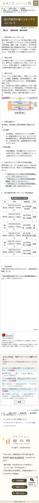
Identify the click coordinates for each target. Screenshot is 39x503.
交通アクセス (19, 487)
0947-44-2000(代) (17, 458)
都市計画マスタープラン (28, 10)
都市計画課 (33, 413)
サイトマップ (10, 426)
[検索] (29, 3)
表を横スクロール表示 (19, 198)
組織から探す (12, 413)
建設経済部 (23, 413)
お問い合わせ (20, 493)
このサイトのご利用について (16, 419)
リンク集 (31, 423)
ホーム (3, 8)
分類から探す (12, 8)
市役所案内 (20, 481)
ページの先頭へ (33, 410)
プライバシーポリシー (14, 423)
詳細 (34, 208)
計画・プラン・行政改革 (10, 10)
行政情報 (22, 8)
